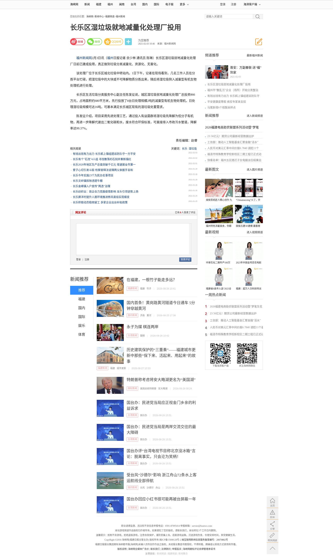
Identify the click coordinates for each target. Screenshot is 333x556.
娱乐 (81, 326)
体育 (81, 335)
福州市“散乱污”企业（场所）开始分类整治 (232, 90)
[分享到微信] (94, 41)
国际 (156, 4)
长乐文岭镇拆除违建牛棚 (88, 180)
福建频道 (109, 16)
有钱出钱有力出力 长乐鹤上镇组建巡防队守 (233, 95)
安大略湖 (162, 388)
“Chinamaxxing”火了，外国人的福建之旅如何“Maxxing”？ (248, 200)
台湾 (133, 4)
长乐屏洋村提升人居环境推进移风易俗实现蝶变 (101, 197)
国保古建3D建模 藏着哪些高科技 (248, 226)
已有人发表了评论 (185, 212)
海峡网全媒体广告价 (138, 549)
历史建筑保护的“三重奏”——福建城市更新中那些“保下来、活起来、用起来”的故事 (161, 356)
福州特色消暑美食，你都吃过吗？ (218, 226)
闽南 (121, 4)
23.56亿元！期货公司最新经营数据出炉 (230, 136)
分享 (129, 41)
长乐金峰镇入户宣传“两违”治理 (91, 186)
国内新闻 (132, 315)
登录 (78, 259)
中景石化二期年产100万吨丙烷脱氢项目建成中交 (218, 263)
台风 (142, 487)
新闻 (87, 4)
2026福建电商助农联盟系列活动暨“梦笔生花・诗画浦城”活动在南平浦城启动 (237, 307)
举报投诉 (176, 549)
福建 (98, 4)
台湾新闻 (132, 335)
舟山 (158, 487)
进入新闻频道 (255, 115)
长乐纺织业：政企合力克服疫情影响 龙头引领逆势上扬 (105, 191)
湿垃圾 (193, 148)
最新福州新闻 (255, 55)
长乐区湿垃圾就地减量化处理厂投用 (229, 84)
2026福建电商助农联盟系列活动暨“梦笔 (232, 127)
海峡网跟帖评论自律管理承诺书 (199, 549)
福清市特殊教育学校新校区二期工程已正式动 (234, 154)
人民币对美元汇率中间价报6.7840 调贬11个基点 (237, 328)
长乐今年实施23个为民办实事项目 (93, 175)
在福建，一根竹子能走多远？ (152, 280)
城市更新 (121, 368)
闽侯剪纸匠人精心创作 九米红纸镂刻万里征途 (219, 200)
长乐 (184, 148)
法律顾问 (166, 549)
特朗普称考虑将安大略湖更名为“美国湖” (161, 380)
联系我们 (155, 549)
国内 (145, 4)
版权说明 (122, 549)
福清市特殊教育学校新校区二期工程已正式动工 (237, 335)
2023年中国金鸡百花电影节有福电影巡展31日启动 (248, 263)
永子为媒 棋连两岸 (142, 327)
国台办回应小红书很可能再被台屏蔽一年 (161, 499)
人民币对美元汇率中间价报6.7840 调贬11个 (233, 148)
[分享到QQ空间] (113, 41)
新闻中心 (99, 16)
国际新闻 (132, 388)
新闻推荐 (79, 279)
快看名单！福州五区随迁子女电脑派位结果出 (234, 160)
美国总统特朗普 (148, 388)
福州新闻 (120, 16)
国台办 (143, 415)
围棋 (142, 335)
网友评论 (80, 212)
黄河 (149, 315)
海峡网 (74, 4)
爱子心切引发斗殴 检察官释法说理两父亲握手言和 (103, 170)
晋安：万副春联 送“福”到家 (245, 70)
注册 (233, 4)
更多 (182, 4)
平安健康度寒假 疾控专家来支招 (226, 101)
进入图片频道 (255, 169)
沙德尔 (150, 487)
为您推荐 (143, 40)
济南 (142, 315)
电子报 (169, 4)
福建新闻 (132, 288)
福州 (110, 4)
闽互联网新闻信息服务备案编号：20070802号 (205, 539)
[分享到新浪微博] (77, 41)
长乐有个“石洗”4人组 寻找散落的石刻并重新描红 (102, 159)
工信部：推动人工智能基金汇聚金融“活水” (232, 142)
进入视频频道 (255, 232)
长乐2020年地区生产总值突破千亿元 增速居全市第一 (104, 164)
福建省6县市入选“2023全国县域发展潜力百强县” (218, 289)
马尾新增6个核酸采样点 (221, 107)
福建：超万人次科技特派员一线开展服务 (248, 289)
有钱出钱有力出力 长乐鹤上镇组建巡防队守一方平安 (104, 153)
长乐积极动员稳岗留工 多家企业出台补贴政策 (100, 202)
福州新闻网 (84, 58)
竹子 (149, 288)
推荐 (81, 290)
